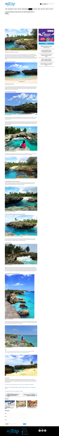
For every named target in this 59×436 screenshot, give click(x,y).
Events (39, 9)
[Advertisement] (29, 22)
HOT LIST (30, 9)
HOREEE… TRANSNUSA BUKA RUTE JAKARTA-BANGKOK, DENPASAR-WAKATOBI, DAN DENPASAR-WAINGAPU (46, 60)
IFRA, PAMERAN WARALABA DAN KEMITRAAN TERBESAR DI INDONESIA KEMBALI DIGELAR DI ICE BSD (46, 51)
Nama (6, 413)
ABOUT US (51, 9)
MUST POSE (43, 9)
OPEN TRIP (47, 9)
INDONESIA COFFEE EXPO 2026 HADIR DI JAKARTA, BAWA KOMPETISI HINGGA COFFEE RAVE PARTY (46, 46)
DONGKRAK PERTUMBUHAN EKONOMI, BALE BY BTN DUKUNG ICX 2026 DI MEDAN (46, 55)
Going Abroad (10, 9)
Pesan (6, 419)
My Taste (15, 9)
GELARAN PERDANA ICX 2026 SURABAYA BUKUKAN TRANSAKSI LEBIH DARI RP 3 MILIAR (46, 64)
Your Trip (19, 9)
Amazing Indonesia (25, 9)
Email (5, 416)
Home (6, 9)
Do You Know (35, 9)
